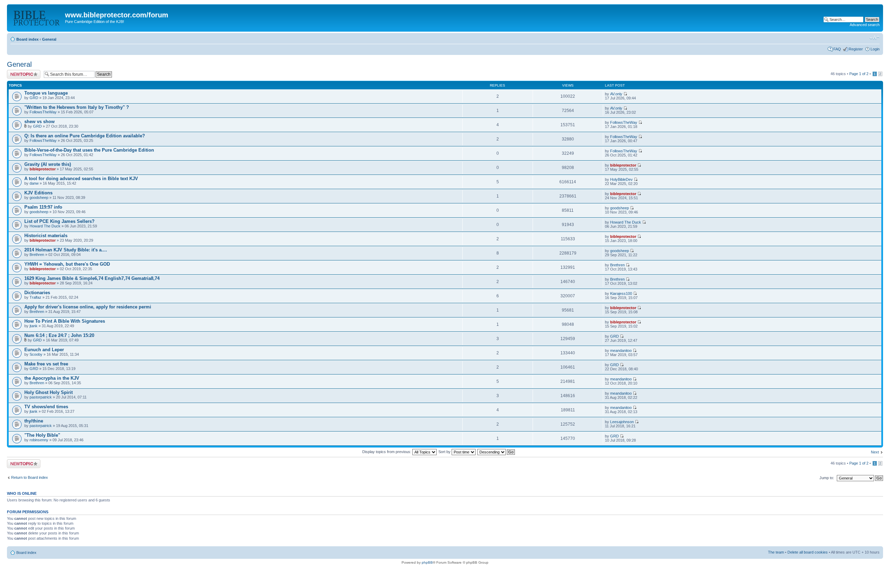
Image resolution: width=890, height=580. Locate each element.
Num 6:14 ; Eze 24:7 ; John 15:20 (59, 335)
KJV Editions (38, 192)
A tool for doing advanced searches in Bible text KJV (81, 178)
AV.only (616, 94)
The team (776, 552)
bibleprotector (43, 169)
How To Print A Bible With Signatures (64, 321)
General (49, 39)
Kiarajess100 (621, 293)
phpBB (427, 562)
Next (875, 452)
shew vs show (39, 121)
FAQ (837, 49)
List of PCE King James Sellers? (59, 221)
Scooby (36, 354)
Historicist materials (45, 235)
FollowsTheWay (43, 112)
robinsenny (39, 440)
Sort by (445, 452)
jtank (34, 326)
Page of (858, 74)
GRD (34, 98)
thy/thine (33, 421)
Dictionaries (37, 292)
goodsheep (39, 197)
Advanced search (865, 25)
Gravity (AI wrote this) (47, 164)
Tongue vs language (46, 93)
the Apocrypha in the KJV (51, 378)
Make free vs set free (46, 363)
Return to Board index (29, 477)
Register (856, 49)
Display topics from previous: (387, 452)
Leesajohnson (622, 422)
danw (34, 183)
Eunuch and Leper (44, 349)
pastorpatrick (41, 397)
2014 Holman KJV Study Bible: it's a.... (65, 249)
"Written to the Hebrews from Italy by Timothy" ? (76, 107)
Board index (27, 39)
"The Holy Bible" (42, 435)
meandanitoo (621, 350)
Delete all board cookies (807, 552)
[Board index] (37, 17)
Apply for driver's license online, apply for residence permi (87, 306)
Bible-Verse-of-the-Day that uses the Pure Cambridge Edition (89, 150)
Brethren (37, 254)
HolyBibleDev (621, 179)
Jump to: (826, 478)
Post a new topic (21, 72)
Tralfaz (35, 297)
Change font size (874, 38)
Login (875, 49)
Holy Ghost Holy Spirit (48, 392)
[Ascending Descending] (496, 452)
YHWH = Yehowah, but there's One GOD (67, 264)
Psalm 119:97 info (43, 207)
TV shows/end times (46, 406)
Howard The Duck (45, 226)
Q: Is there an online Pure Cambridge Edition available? (84, 135)
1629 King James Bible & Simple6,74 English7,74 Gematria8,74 (92, 278)
